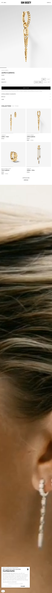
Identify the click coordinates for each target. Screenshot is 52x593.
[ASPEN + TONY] (13, 121)
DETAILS (3, 96)
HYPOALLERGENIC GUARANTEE (8, 94)
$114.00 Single (38, 82)
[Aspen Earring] (38, 121)
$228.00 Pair (47, 82)
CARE (2, 99)
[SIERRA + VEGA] (38, 154)
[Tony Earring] (13, 154)
